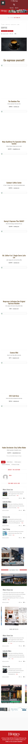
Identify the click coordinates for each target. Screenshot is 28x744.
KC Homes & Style (5, 738)
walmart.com (16, 401)
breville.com (16, 106)
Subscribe (12, 8)
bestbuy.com (16, 226)
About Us (16, 8)
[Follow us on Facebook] (11, 1)
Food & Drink (13, 24)
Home (3, 24)
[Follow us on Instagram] (13, 1)
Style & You (8, 24)
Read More (23, 584)
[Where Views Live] (5, 493)
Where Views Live (8, 489)
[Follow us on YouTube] (17, 1)
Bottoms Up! (17, 17)
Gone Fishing (6, 529)
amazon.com (16, 308)
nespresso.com (16, 358)
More (18, 495)
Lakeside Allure (7, 502)
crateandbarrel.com (16, 453)
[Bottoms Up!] (5, 521)
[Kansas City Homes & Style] (14, 11)
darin (10, 475)
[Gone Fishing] (5, 533)
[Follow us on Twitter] (15, 1)
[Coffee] (14, 44)
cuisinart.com (16, 188)
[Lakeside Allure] (5, 505)
